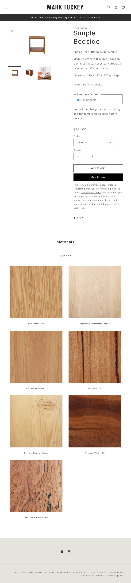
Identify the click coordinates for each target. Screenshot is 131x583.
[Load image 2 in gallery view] (29, 73)
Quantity (77, 150)
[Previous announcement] (6, 17)
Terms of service (97, 572)
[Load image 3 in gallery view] (44, 73)
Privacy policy (79, 572)
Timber (77, 136)
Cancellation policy (114, 576)
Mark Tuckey (29, 572)
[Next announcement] (124, 17)
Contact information (92, 576)
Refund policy (63, 572)
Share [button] (80, 217)
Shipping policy (115, 572)
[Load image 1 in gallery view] (14, 73)
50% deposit (88, 99)
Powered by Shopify (44, 572)
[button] (6, 7)
